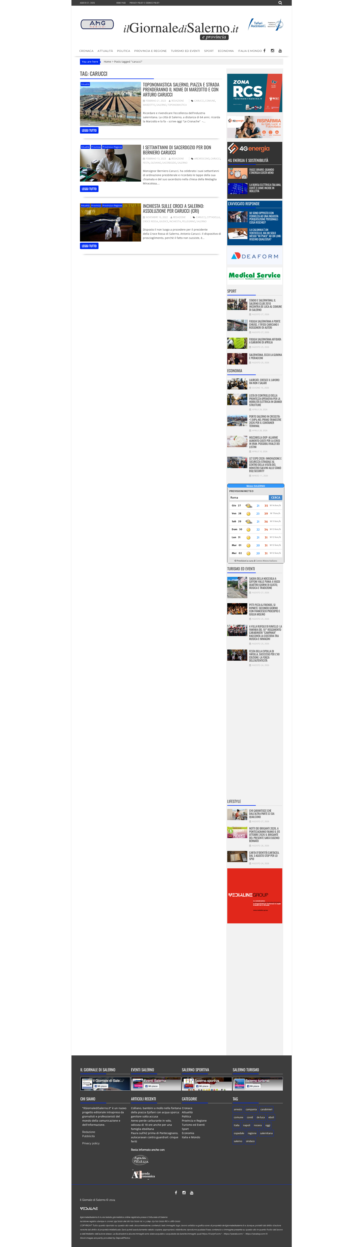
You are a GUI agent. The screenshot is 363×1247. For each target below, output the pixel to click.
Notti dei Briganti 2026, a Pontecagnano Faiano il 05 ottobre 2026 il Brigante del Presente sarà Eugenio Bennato (264, 834)
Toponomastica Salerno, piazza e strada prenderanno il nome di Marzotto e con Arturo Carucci (181, 89)
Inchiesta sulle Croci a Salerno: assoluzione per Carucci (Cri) (173, 208)
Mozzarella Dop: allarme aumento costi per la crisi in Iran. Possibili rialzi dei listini (264, 442)
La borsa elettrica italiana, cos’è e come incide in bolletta (265, 188)
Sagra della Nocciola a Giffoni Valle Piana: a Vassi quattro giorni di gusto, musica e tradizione (264, 583)
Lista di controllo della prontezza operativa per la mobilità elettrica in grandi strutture (265, 400)
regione (252, 1133)
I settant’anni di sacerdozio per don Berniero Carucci (177, 149)
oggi (267, 1125)
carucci (199, 100)
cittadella (213, 217)
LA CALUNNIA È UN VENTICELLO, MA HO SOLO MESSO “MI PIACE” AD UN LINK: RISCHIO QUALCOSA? (265, 234)
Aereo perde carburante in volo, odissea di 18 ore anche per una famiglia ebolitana (151, 1125)
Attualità (105, 51)
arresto (238, 1109)
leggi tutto (89, 130)
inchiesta (175, 221)
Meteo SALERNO (256, 486)
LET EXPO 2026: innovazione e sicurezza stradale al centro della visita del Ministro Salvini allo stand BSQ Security (265, 464)
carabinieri (266, 1109)
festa (146, 162)
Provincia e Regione (150, 51)
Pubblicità (88, 1136)
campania (251, 1109)
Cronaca (86, 51)
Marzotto (149, 104)
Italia (236, 1125)
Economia (226, 51)
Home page (121, 2)
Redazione (177, 100)
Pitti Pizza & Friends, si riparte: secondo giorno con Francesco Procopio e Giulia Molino (264, 609)
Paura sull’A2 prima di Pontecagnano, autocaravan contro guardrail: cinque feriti (154, 1137)
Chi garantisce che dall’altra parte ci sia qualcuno (261, 813)
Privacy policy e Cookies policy (145, 2)
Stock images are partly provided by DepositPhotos (105, 1238)
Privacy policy (91, 1143)
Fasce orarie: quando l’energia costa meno (261, 171)
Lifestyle (234, 801)
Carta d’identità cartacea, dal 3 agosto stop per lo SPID (264, 855)
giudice (163, 221)
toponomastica (177, 104)
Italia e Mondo (250, 51)
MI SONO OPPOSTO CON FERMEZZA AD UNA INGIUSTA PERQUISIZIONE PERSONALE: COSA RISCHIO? (263, 217)
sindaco (250, 1141)
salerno (161, 104)
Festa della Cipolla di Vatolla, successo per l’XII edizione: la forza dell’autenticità (264, 656)
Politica (123, 51)
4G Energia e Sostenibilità (248, 160)
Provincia (96, 146)
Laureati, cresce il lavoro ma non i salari (264, 381)
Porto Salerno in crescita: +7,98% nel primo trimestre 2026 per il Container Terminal (265, 421)
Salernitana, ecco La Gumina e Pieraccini (265, 356)
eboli (271, 1117)
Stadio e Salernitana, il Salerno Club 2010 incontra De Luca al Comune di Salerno (265, 305)
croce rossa (150, 221)
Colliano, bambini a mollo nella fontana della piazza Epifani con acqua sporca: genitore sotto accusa (156, 1112)
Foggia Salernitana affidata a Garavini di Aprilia (265, 340)
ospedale (239, 1133)
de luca (261, 1117)
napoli (246, 1125)
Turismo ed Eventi (185, 51)
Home (107, 61)
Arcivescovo (201, 158)
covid (250, 1117)
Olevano (156, 162)
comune (210, 100)
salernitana (266, 1133)
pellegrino (188, 221)
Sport (209, 51)
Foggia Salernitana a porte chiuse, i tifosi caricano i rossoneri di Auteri (264, 324)
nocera (258, 1125)
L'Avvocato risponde (244, 203)
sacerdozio (169, 162)
